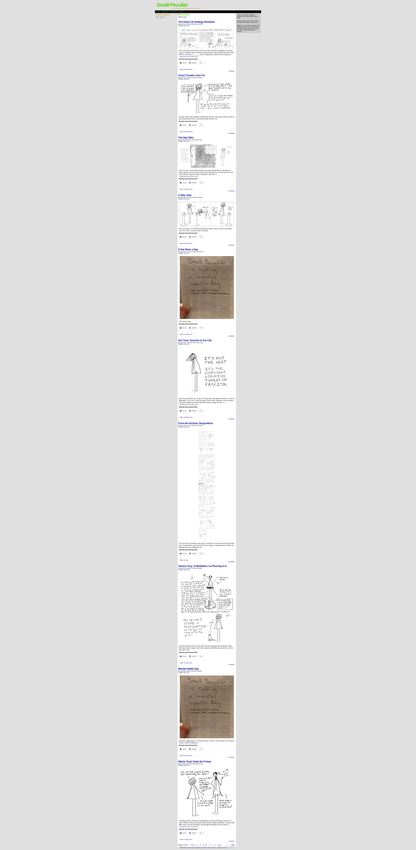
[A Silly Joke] (207, 225)
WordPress (204, 847)
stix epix (186, 560)
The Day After (185, 137)
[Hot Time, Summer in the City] (207, 395)
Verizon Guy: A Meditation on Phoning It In (202, 566)
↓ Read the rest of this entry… (189, 56)
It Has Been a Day (188, 249)
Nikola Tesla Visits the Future (194, 761)
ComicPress (213, 847)
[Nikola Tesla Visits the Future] (207, 817)
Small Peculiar (172, 5)
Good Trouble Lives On (191, 75)
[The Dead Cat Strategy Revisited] (207, 47)
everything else (188, 69)
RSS (225, 847)
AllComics (186, 25)
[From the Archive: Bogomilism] (206, 540)
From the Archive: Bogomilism (195, 423)
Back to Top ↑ (230, 847)
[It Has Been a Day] (207, 318)
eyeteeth (182, 24)
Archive (165, 12)
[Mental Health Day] (207, 738)
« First (192, 845)
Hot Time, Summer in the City (195, 340)
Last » (220, 845)
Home (158, 12)
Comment (232, 71)
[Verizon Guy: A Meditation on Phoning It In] (207, 643)
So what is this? (176, 12)
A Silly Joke (184, 195)
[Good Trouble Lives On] (207, 114)
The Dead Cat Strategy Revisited (196, 21)
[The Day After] (207, 167)
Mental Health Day (188, 668)
